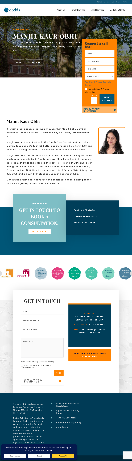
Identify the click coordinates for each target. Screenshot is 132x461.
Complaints (62, 427)
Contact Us (109, 2)
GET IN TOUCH (34, 62)
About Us (61, 10)
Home (99, 2)
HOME (18, 62)
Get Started (39, 231)
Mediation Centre (117, 10)
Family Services (78, 10)
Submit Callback (107, 99)
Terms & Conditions (66, 417)
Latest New (121, 2)
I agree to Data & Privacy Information (97, 90)
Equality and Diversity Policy (67, 411)
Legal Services (97, 10)
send (58, 373)
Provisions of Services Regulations (67, 404)
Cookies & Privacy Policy (68, 422)
